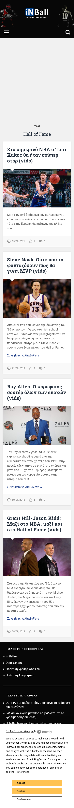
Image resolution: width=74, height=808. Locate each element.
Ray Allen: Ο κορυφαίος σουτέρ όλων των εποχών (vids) (36, 392)
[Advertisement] (37, 81)
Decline (21, 791)
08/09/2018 (18, 631)
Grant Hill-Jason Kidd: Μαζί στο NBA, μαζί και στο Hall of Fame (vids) (34, 524)
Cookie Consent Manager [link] (20, 731)
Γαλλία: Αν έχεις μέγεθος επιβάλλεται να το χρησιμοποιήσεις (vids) (35, 715)
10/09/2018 (18, 499)
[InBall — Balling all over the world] (37, 13)
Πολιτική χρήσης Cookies (23, 669)
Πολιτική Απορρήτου (20, 675)
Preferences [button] (22, 772)
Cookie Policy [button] (58, 763)
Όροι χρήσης (14, 663)
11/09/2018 (18, 368)
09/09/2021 (18, 241)
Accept (21, 783)
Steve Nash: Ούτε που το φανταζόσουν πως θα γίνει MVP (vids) (35, 265)
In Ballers (12, 656)
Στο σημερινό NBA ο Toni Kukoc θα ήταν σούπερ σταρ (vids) (36, 155)
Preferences (24, 799)
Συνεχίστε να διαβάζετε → (25, 355)
